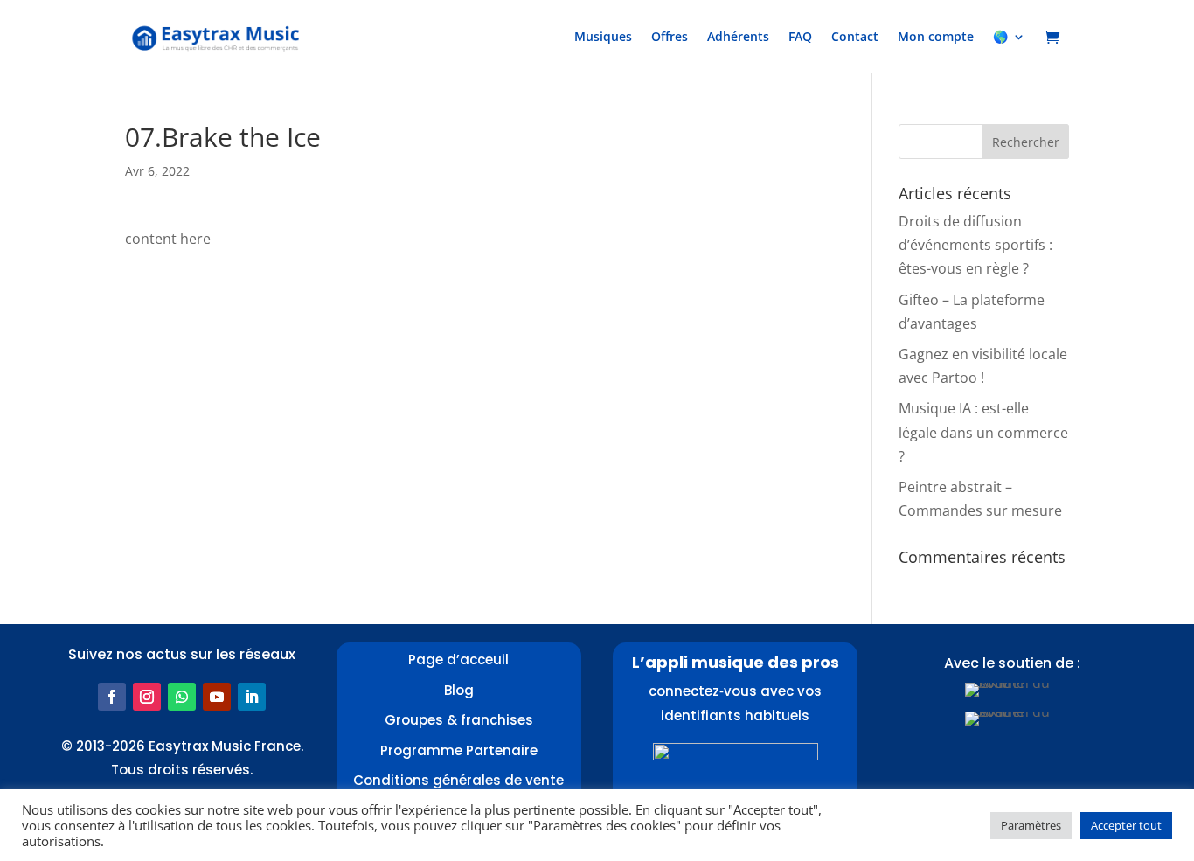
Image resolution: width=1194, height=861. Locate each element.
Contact (854, 36)
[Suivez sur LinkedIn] (252, 697)
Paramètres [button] (1031, 825)
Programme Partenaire (459, 750)
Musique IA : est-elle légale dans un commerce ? (983, 432)
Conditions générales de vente (458, 780)
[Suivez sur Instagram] (147, 697)
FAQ (800, 36)
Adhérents (738, 36)
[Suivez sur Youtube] (217, 697)
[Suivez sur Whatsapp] (182, 697)
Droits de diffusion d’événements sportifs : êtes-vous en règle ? (975, 245)
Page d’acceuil (458, 659)
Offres (669, 36)
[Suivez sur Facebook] (112, 697)
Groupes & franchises (459, 720)
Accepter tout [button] (1126, 825)
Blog (459, 690)
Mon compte (936, 36)
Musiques (603, 36)
